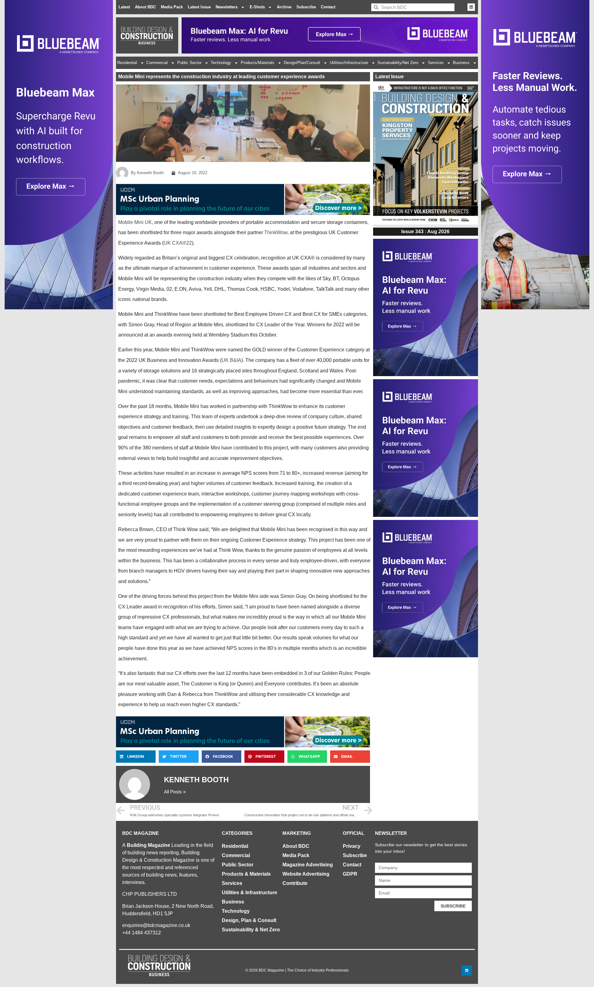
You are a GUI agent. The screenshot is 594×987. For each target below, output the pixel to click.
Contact (328, 7)
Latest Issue (199, 7)
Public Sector (189, 62)
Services (436, 62)
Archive (284, 7)
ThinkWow (275, 232)
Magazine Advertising (307, 864)
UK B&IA (231, 360)
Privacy (351, 846)
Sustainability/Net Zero (397, 62)
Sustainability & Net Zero (251, 929)
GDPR (350, 874)
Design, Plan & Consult (249, 920)
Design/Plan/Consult (302, 62)
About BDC (145, 7)
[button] (136, 756)
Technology (221, 62)
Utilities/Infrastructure (349, 62)
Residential (127, 62)
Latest (124, 7)
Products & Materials (246, 874)
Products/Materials (257, 62)
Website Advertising (305, 874)
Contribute (295, 883)
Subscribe (306, 7)
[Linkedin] (471, 7)
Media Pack (172, 7)
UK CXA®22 (178, 243)
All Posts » (175, 791)
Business (461, 62)
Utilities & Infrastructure (249, 892)
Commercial (157, 62)
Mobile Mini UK (135, 222)
